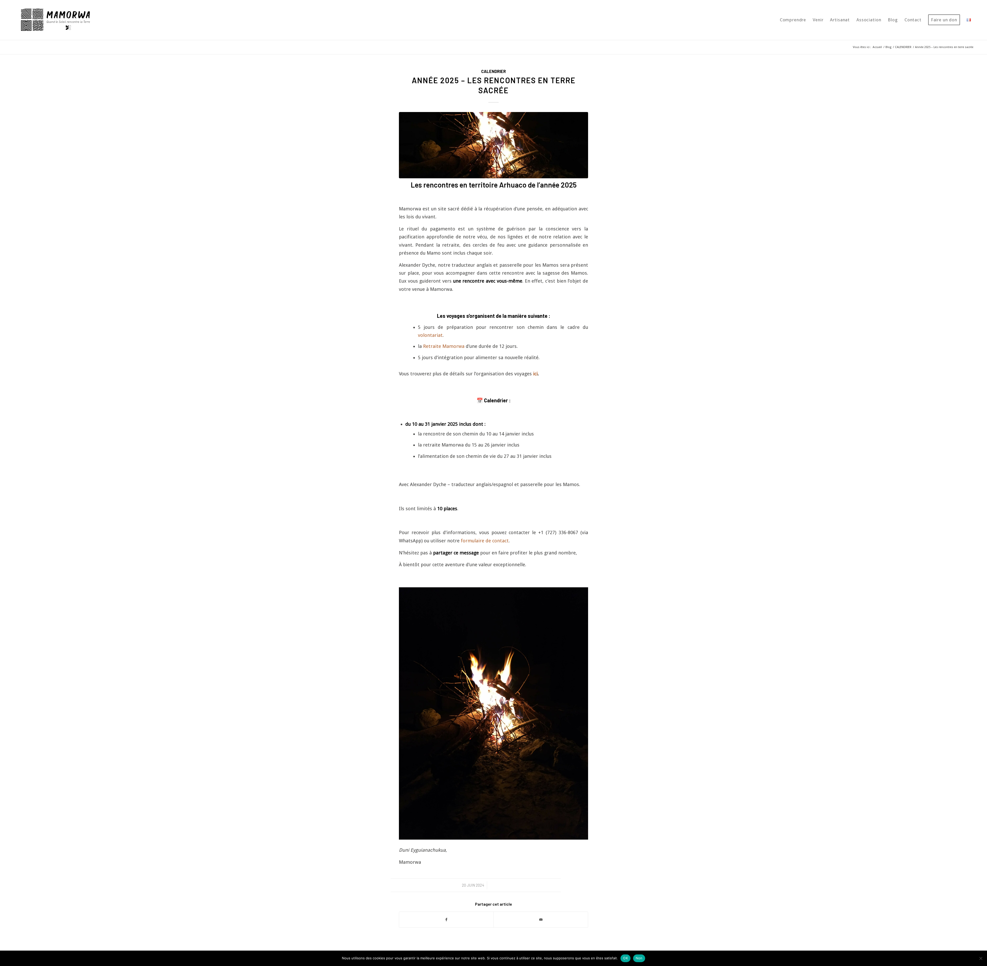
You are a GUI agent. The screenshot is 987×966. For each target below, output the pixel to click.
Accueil (877, 47)
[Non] (980, 958)
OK (625, 958)
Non (639, 958)
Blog (888, 47)
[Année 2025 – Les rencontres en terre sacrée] (493, 145)
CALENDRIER (903, 47)
